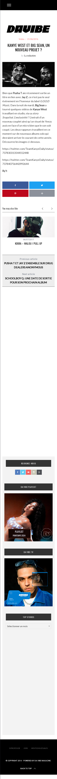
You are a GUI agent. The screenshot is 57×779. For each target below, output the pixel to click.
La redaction (30, 55)
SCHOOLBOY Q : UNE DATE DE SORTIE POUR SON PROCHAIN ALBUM (28, 278)
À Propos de (14, 748)
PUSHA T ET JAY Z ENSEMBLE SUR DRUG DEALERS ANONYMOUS (28, 263)
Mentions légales (39, 748)
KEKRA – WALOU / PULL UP (28, 243)
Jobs (26, 748)
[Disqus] (28, 335)
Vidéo (21, 39)
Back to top (26, 769)
